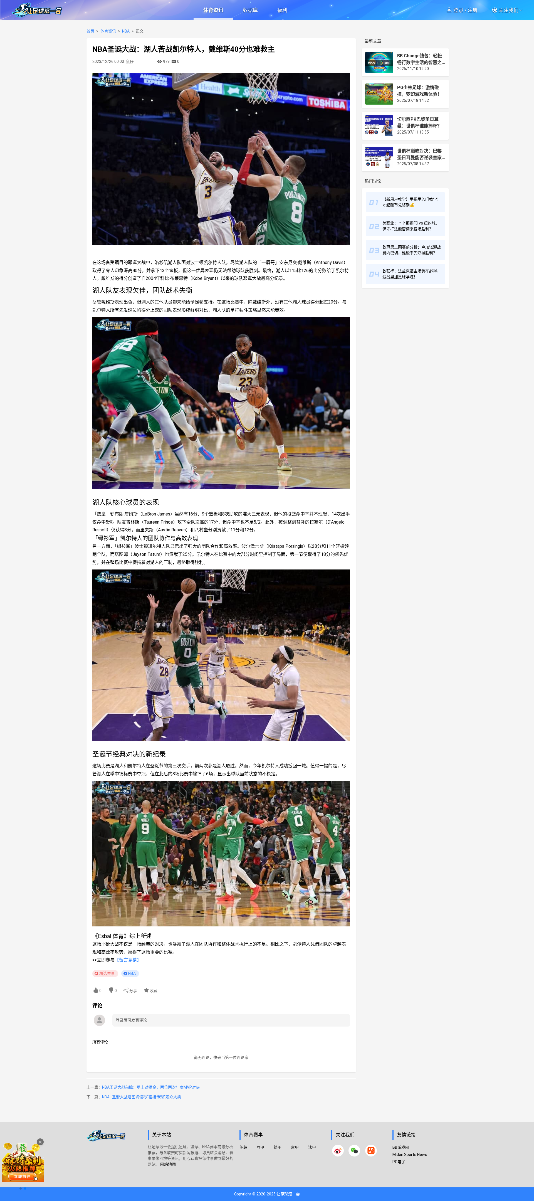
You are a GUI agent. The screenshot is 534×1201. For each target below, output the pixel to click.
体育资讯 (213, 10)
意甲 (295, 1147)
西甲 (260, 1147)
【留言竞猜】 (128, 960)
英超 (243, 1147)
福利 (282, 10)
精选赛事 (107, 973)
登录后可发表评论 (131, 1020)
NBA (126, 31)
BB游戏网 (400, 1147)
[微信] (354, 1150)
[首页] (114, 1157)
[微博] (338, 1150)
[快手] (371, 1150)
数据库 (250, 10)
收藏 (153, 990)
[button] (509, 10)
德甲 (277, 1147)
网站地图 (168, 1164)
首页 (90, 31)
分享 (132, 990)
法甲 (312, 1147)
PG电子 (398, 1162)
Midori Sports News (409, 1154)
